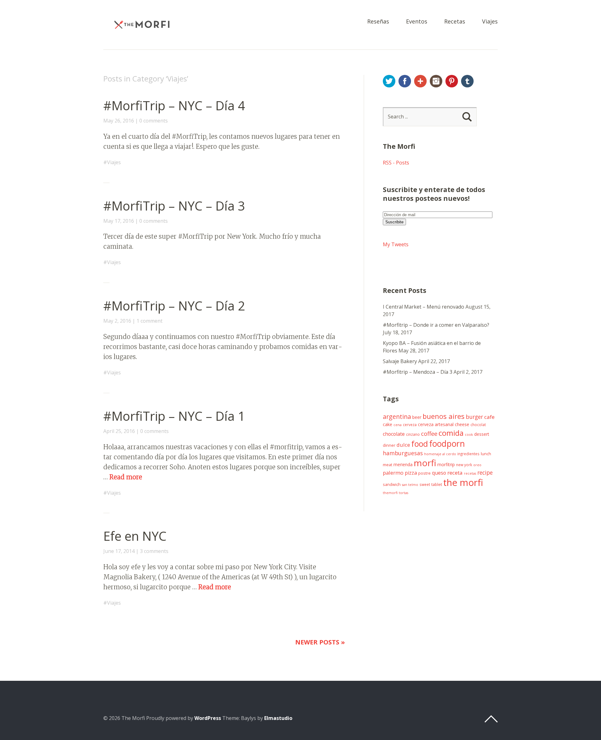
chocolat (478, 424)
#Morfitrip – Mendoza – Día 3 (417, 371)
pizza (411, 472)
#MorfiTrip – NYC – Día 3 (174, 205)
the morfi (463, 482)
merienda (403, 464)
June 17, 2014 (119, 551)
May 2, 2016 (117, 320)
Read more (125, 477)
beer (416, 417)
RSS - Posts (396, 162)
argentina (397, 416)
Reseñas (378, 21)
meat (387, 464)
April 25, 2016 (119, 431)
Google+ (420, 81)
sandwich (392, 484)
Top (491, 719)
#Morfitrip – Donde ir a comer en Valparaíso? (436, 324)
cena (397, 425)
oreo (477, 465)
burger (474, 416)
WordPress (207, 718)
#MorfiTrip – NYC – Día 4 (174, 105)
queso (439, 472)
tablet (436, 484)
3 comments (154, 551)
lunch (486, 453)
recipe (485, 472)
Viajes (490, 21)
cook (469, 434)
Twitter (389, 81)
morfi (425, 463)
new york (464, 464)
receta (455, 472)
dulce (403, 444)
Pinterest (451, 81)
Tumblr (467, 81)
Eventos (416, 21)
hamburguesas (403, 453)
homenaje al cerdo (440, 454)
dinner (389, 445)
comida (451, 433)
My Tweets (395, 244)
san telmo (410, 484)
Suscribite (394, 222)
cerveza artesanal (436, 424)
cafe (489, 416)
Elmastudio (278, 718)
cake (387, 424)
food (419, 443)
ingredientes (468, 453)
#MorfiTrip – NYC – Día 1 (174, 416)
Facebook (404, 81)
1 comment (149, 320)
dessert (481, 434)
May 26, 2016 (118, 120)
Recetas (454, 21)
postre (424, 473)
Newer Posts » (320, 642)
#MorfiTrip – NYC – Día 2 (174, 305)
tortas (403, 493)
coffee (429, 433)
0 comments (153, 120)
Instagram (436, 81)
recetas (470, 473)
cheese (462, 424)
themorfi (390, 493)
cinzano (413, 434)
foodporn (447, 443)
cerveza (410, 424)
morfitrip (446, 464)
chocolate (394, 433)
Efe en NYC (135, 536)
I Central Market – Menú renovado (423, 306)
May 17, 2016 (118, 220)
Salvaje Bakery (400, 361)
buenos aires (444, 416)
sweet (424, 484)
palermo (393, 472)
